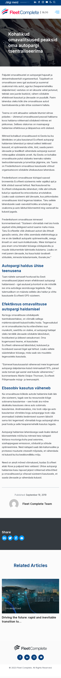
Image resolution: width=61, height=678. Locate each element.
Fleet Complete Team (37, 503)
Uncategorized (13, 608)
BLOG (45, 12)
